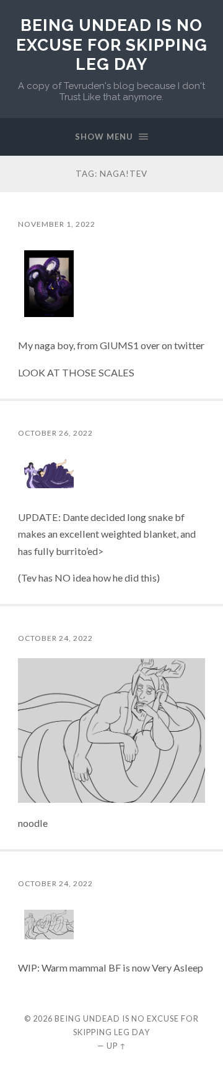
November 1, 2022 (56, 224)
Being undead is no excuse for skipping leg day (112, 44)
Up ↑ (116, 1046)
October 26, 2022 (55, 433)
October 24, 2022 (55, 638)
